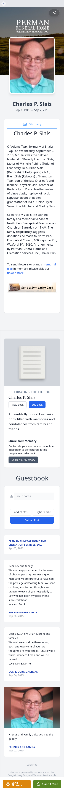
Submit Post (32, 520)
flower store (15, 273)
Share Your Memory (23, 460)
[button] (32, 707)
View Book (17, 404)
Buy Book (37, 404)
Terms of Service (41, 775)
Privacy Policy (22, 775)
